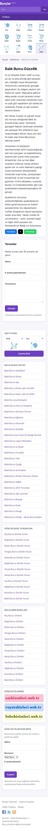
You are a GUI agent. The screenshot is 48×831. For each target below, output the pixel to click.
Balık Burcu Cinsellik (14, 452)
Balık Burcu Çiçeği (13, 464)
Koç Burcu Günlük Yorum (16, 534)
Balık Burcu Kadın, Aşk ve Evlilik (19, 394)
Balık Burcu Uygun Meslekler (18, 441)
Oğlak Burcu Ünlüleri (14, 668)
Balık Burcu (14, 60)
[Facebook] (4, 812)
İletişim (21, 807)
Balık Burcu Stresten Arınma (17, 411)
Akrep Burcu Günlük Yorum (17, 575)
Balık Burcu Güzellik (13, 429)
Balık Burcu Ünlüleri (13, 680)
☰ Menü (6, 17)
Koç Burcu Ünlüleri (13, 615)
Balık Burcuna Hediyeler (15, 400)
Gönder (11, 308)
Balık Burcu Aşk (11, 382)
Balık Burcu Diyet (12, 505)
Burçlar (8, 3)
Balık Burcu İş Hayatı (14, 447)
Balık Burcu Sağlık (12, 482)
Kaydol (10, 774)
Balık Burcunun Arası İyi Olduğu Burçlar (22, 435)
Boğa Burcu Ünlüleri (13, 621)
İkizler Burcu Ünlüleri (14, 627)
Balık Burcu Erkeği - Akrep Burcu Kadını (23, 517)
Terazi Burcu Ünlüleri (14, 650)
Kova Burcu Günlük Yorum (16, 592)
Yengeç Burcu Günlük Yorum (17, 551)
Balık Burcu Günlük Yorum (16, 598)
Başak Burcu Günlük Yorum (17, 563)
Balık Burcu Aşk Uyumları (16, 493)
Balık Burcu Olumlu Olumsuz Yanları (21, 476)
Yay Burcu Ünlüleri (13, 662)
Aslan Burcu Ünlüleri (14, 639)
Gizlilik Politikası (9, 807)
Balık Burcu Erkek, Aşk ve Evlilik (19, 388)
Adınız (8, 261)
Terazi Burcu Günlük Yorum (17, 569)
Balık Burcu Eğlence (13, 417)
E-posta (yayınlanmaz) (15, 273)
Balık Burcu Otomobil (14, 423)
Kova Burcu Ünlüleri (13, 674)
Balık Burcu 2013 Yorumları (17, 488)
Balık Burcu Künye (12, 376)
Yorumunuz (10, 284)
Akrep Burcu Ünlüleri (14, 656)
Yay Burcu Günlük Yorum (16, 581)
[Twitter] (9, 812)
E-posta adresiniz (12, 761)
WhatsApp (30, 232)
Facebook (11, 232)
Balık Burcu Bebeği (13, 499)
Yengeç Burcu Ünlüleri (15, 633)
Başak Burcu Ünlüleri (14, 645)
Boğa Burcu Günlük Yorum (16, 540)
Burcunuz (8, 753)
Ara (44, 9)
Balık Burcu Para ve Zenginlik (18, 405)
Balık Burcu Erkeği (13, 511)
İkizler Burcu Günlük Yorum (17, 545)
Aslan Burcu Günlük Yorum (17, 557)
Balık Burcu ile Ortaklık (15, 470)
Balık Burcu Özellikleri (14, 370)
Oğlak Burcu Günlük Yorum (17, 586)
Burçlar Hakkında (9, 802)
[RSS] (14, 812)
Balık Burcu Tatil (12, 458)
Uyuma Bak (24, 353)
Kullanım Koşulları (26, 802)
